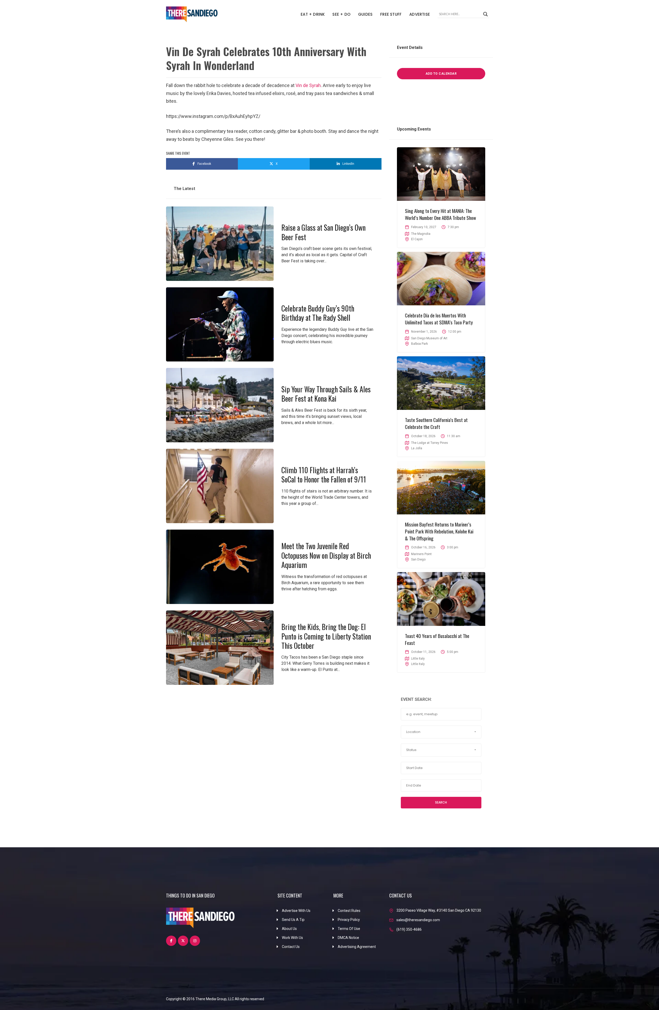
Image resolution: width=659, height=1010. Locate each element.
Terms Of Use (349, 929)
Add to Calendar (441, 73)
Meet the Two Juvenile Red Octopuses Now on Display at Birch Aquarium (326, 555)
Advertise (419, 14)
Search (441, 802)
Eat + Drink (313, 14)
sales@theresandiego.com (418, 920)
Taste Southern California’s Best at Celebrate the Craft (436, 423)
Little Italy (418, 664)
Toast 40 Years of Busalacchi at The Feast (437, 639)
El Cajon (417, 239)
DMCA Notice (348, 938)
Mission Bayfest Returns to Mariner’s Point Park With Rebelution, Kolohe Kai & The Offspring (439, 531)
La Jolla (416, 448)
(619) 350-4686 (409, 929)
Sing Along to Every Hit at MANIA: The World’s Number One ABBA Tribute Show (440, 214)
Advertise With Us (296, 911)
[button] (441, 732)
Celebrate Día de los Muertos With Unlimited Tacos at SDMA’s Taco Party (439, 319)
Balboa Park (419, 344)
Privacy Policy (349, 920)
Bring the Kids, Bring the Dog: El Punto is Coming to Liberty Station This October (326, 636)
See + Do (341, 14)
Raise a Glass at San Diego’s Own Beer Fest (323, 232)
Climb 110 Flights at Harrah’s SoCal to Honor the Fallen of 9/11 (323, 475)
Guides (365, 14)
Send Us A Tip (293, 920)
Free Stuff (391, 14)
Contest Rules (349, 911)
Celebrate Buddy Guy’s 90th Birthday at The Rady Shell (317, 313)
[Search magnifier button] (485, 14)
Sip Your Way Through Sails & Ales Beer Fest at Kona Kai (326, 394)
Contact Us (291, 947)
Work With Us (292, 938)
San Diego (418, 559)
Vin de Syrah (308, 85)
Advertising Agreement (357, 947)
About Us (289, 929)
